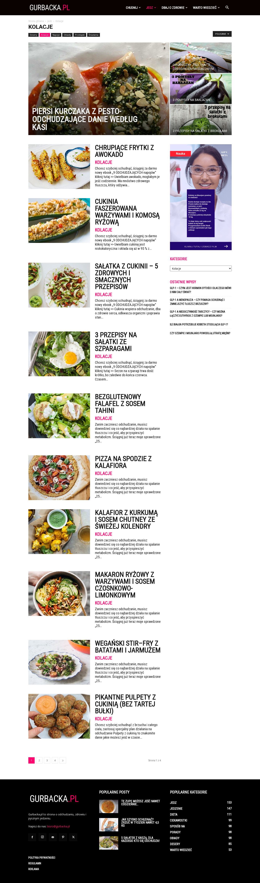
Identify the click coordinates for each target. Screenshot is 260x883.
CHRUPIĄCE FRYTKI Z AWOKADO (124, 151)
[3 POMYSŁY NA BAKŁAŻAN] (201, 89)
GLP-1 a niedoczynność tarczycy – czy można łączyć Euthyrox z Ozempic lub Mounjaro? (197, 313)
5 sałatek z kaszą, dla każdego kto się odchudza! (140, 839)
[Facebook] (32, 837)
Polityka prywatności (41, 857)
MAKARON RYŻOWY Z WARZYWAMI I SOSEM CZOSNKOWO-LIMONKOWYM (125, 585)
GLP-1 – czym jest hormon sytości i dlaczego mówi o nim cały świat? (200, 290)
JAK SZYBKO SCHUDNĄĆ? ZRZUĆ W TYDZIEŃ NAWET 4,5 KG (140, 822)
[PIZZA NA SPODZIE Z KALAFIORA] (59, 477)
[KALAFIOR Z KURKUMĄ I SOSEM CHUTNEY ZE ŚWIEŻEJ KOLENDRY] (59, 531)
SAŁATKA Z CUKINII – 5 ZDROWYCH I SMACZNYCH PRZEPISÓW (126, 276)
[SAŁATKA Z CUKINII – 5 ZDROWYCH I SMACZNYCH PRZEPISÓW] (59, 285)
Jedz (149, 8)
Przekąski (80, 34)
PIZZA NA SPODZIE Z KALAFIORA (123, 462)
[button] (227, 8)
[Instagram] (42, 837)
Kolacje (45, 34)
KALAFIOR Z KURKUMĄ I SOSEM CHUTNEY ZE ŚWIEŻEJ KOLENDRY (126, 519)
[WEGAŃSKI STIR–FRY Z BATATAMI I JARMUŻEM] (59, 662)
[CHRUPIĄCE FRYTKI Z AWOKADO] (59, 166)
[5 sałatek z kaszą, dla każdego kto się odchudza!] (108, 843)
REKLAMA (33, 869)
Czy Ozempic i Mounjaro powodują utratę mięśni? (200, 333)
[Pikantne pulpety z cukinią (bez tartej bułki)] (59, 716)
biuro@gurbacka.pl (58, 826)
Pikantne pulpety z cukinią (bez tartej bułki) (125, 704)
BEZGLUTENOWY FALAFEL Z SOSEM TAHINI (120, 404)
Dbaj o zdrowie (173, 8)
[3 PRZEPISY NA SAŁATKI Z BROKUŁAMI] (201, 120)
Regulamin (34, 863)
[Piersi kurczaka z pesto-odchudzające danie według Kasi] (98, 88)
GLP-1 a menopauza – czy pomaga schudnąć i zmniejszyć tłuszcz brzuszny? (197, 301)
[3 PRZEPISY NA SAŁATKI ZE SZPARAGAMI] (59, 353)
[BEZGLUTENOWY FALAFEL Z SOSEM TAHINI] (59, 415)
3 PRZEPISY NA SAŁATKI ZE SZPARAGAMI (116, 342)
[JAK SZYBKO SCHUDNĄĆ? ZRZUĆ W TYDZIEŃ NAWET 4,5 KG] (108, 824)
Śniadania (93, 34)
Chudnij (132, 8)
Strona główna (36, 21)
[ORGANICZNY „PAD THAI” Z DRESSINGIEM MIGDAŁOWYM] (201, 57)
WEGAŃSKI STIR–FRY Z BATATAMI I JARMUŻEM (128, 646)
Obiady (67, 34)
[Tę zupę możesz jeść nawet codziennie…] (108, 806)
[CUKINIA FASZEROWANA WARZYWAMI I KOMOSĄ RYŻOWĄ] (59, 220)
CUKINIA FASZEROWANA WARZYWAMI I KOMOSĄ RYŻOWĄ (127, 212)
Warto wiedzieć (205, 8)
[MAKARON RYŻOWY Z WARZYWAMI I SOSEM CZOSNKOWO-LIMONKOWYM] (59, 593)
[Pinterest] (63, 837)
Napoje (56, 34)
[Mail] (53, 837)
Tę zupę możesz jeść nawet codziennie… (140, 802)
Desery (33, 34)
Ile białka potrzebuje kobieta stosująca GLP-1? (199, 324)
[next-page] (63, 760)
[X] (73, 837)
